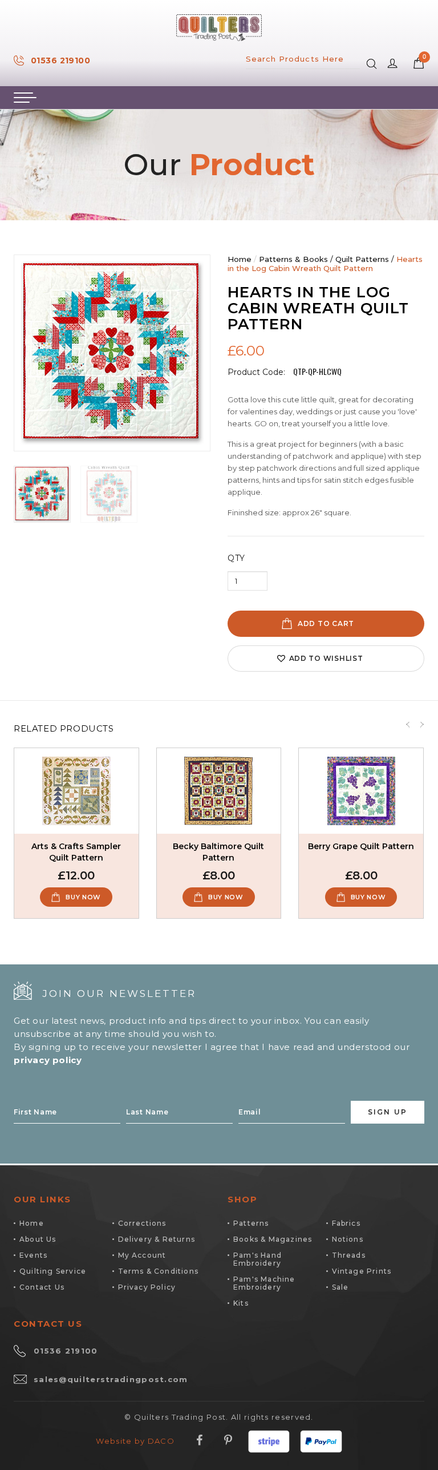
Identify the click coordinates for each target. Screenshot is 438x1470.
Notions (347, 1239)
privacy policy (48, 1060)
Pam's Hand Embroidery (257, 1259)
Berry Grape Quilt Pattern (361, 846)
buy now (83, 897)
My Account (142, 1255)
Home (240, 259)
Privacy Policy (147, 1287)
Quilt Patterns (362, 259)
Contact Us (41, 1287)
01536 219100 (60, 60)
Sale (340, 1287)
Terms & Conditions (158, 1271)
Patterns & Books (293, 259)
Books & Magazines (272, 1239)
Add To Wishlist (326, 658)
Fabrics (346, 1223)
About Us (37, 1239)
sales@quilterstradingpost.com (111, 1379)
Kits (241, 1303)
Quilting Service (52, 1271)
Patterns (251, 1223)
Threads (349, 1255)
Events (33, 1255)
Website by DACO (135, 1440)
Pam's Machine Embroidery (264, 1283)
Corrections (142, 1223)
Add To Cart (326, 623)
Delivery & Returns (157, 1239)
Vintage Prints (362, 1271)
